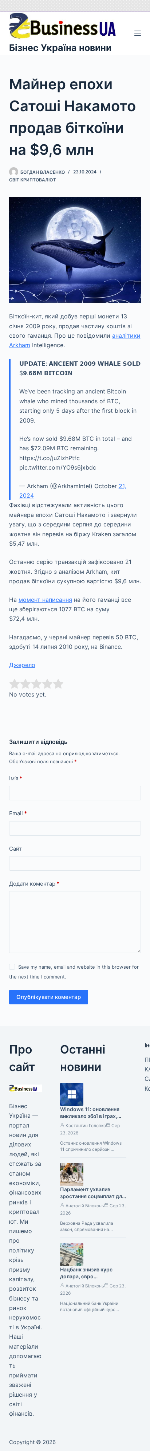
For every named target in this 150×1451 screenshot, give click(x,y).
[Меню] (137, 33)
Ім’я (15, 778)
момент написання (45, 599)
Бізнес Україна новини (60, 47)
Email (18, 813)
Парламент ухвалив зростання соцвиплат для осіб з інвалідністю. (92, 1196)
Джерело (22, 664)
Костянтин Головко (86, 1125)
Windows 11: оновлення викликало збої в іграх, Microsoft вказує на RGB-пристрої (92, 1119)
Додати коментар (34, 883)
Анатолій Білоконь (85, 1205)
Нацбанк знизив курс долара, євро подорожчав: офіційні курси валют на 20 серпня (93, 1279)
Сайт (15, 848)
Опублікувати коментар (48, 996)
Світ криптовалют (32, 180)
